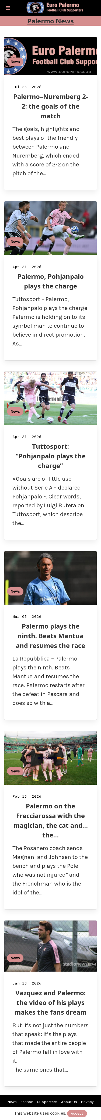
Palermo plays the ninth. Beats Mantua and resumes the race (50, 636)
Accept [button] (77, 1113)
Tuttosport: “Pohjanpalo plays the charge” (51, 456)
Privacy (87, 1102)
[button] (8, 8)
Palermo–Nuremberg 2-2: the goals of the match (50, 106)
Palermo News (50, 20)
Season (26, 1102)
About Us (69, 1102)
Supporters (47, 1102)
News (15, 61)
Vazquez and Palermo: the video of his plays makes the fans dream (50, 1002)
